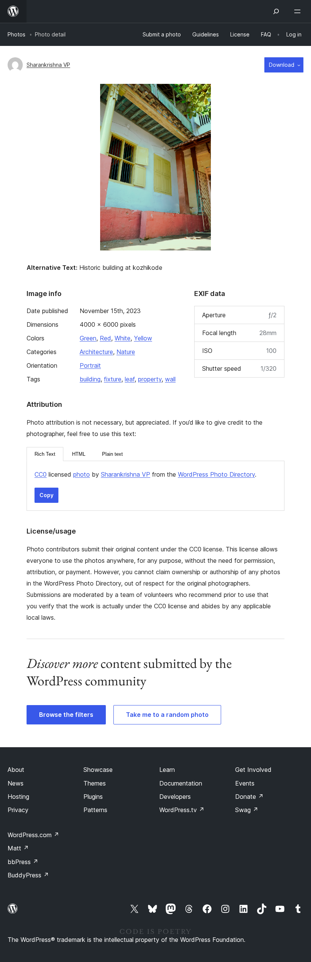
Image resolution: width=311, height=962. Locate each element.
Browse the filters (66, 714)
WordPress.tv (181, 810)
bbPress (23, 862)
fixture (112, 379)
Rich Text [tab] (45, 454)
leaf (130, 379)
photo (81, 474)
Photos (16, 34)
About (16, 769)
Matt (18, 848)
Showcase (98, 769)
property (150, 379)
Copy (46, 495)
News (16, 783)
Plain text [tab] (112, 454)
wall (170, 379)
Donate (249, 796)
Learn (167, 769)
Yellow (143, 338)
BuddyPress (28, 875)
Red (105, 338)
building (90, 379)
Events (244, 783)
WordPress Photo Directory (216, 474)
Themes (94, 783)
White (122, 338)
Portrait (90, 365)
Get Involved (253, 769)
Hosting (18, 796)
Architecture (96, 352)
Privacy (18, 810)
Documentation (180, 783)
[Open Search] (276, 11)
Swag (246, 810)
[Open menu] (299, 11)
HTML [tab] (78, 454)
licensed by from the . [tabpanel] (145, 474)
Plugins (93, 796)
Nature (125, 352)
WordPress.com (33, 835)
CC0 (41, 474)
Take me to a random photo (167, 714)
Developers (175, 796)
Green (88, 338)
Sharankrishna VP (48, 64)
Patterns (95, 810)
